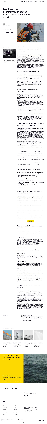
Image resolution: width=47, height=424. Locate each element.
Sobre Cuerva (5, 407)
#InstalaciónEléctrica (16, 346)
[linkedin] (12, 32)
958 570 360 (26, 395)
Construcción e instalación (6, 29)
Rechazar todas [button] (18, 422)
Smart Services (16, 411)
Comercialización (16, 414)
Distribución (15, 409)
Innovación (25, 405)
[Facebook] (40, 420)
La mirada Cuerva (5, 411)
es (42, 1)
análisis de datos (22, 107)
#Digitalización (4, 346)
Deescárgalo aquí (30, 221)
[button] (7, 339)
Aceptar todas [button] (22, 422)
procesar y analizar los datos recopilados (30, 109)
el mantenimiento (38, 83)
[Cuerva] (4, 1)
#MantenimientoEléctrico (11, 29)
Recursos (36, 409)
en (43, 1)
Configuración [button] (14, 422)
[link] (11, 32)
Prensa (4, 414)
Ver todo (36, 407)
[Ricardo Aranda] (4, 24)
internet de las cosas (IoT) (37, 103)
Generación (15, 407)
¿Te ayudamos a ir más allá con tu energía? (29, 308)
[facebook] (6, 32)
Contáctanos (26, 388)
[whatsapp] (8, 32)
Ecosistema (4, 409)
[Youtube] (43, 420)
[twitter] (7, 32)
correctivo (19, 292)
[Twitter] (39, 420)
